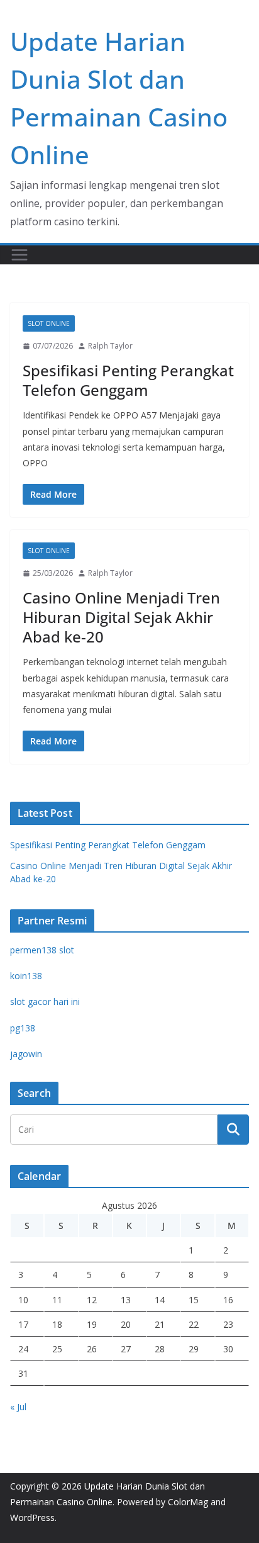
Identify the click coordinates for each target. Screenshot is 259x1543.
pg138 (22, 1028)
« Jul (18, 1407)
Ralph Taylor (110, 345)
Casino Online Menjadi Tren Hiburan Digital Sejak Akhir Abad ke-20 (121, 617)
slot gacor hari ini (45, 1001)
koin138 (26, 976)
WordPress (32, 1517)
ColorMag (188, 1502)
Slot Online (49, 323)
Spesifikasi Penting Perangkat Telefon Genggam (128, 380)
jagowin (26, 1054)
